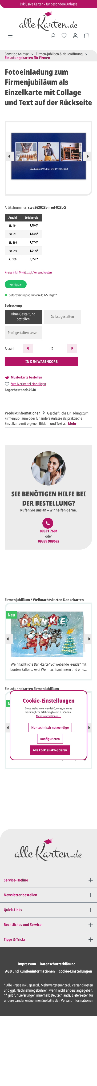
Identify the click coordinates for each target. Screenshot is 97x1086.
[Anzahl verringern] (28, 348)
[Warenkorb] (86, 35)
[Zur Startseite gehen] (48, 21)
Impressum (27, 963)
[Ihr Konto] (75, 35)
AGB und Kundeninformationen (30, 971)
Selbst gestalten (62, 316)
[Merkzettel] (64, 35)
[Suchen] (52, 35)
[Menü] (10, 35)
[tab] (47, 417)
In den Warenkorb (41, 361)
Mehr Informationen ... (48, 716)
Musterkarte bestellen (26, 377)
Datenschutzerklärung (58, 963)
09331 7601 (48, 531)
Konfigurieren (50, 738)
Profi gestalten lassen (23, 332)
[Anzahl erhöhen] (72, 348)
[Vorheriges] (9, 156)
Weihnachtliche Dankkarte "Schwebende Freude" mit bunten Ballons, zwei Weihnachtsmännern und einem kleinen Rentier (48, 667)
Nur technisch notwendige (50, 727)
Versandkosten (82, 985)
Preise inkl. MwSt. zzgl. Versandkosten (28, 272)
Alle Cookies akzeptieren (50, 750)
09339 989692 (48, 541)
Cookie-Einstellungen (75, 971)
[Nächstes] (87, 156)
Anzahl (9, 348)
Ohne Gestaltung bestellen (23, 316)
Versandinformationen (77, 1000)
